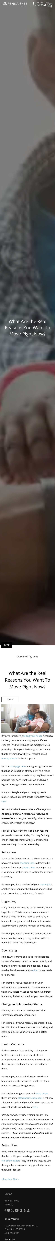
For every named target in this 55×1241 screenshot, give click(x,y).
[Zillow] (28, 1210)
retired (34, 970)
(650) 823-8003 (12, 1200)
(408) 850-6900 (12, 1233)
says (3, 801)
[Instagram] (8, 1210)
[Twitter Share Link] (10, 707)
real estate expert (10, 1160)
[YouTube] (16, 1210)
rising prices (41, 1093)
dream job (45, 884)
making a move (9, 758)
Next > (16, 1179)
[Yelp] (25, 1210)
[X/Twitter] (12, 1210)
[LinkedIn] (21, 1210)
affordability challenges (30, 1097)
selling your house (32, 735)
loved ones (29, 867)
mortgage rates (18, 766)
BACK (7, 645)
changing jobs (27, 862)
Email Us (9, 1204)
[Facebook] (5, 1210)
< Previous (6, 1179)
